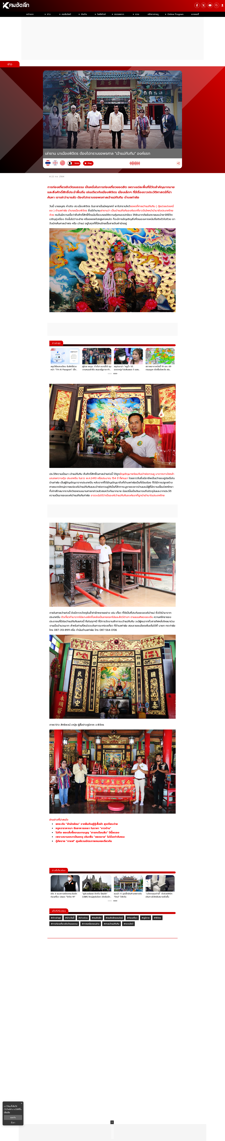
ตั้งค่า (13, 1123)
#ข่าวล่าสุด (56, 917)
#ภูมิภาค (146, 917)
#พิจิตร (157, 917)
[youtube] (210, 5)
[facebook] (197, 5)
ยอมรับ (13, 1117)
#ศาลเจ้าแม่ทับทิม (111, 923)
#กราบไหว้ (128, 923)
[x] (203, 5)
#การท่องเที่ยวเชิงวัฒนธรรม (64, 923)
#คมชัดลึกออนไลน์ (114, 917)
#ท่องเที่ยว (132, 917)
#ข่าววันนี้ (69, 917)
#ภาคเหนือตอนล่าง (90, 923)
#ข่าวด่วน (83, 917)
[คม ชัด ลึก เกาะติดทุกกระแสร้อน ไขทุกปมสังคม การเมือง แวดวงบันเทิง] (112, 6)
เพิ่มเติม (7, 1112)
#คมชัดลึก (96, 917)
